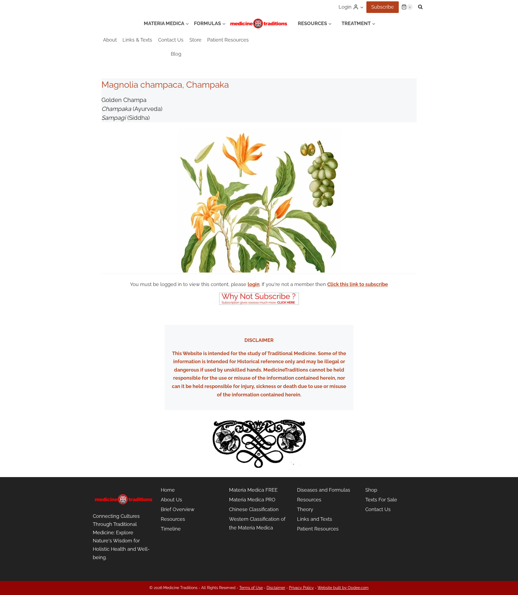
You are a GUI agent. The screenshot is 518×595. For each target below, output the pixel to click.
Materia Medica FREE (253, 490)
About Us (171, 499)
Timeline (171, 529)
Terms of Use (251, 588)
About (110, 40)
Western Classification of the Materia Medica (257, 523)
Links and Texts (314, 519)
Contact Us (170, 40)
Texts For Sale (381, 499)
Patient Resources (228, 40)
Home (168, 490)
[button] (362, 7)
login (254, 284)
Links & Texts (137, 40)
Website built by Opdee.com (343, 588)
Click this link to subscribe (357, 284)
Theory (305, 509)
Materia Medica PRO (252, 499)
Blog (176, 54)
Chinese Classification (254, 509)
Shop (371, 490)
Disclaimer (276, 588)
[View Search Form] (420, 7)
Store (195, 40)
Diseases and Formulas (323, 490)
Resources (173, 519)
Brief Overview (178, 509)
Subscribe (382, 7)
